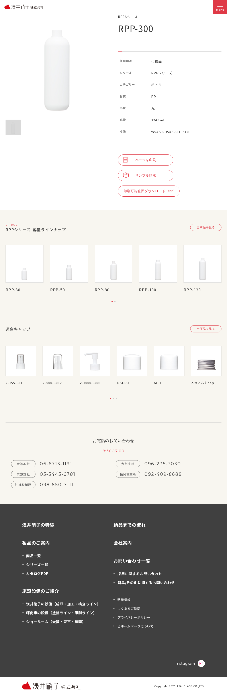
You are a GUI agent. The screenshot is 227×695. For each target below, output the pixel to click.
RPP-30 (13, 289)
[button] (112, 301)
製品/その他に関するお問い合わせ (146, 582)
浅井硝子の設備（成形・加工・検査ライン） (63, 603)
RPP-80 (102, 289)
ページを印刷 (145, 160)
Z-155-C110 (15, 382)
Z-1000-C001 (90, 382)
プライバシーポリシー (133, 617)
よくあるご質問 (129, 608)
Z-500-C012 (52, 382)
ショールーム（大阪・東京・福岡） (56, 621)
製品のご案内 (36, 542)
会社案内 (123, 542)
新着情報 (124, 599)
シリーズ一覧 (37, 564)
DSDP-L (123, 382)
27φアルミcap (202, 382)
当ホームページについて (135, 626)
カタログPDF (37, 573)
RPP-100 (147, 289)
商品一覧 (33, 555)
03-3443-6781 (57, 474)
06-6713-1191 (56, 463)
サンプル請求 (145, 175)
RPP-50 (57, 289)
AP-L (158, 382)
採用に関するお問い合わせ (139, 573)
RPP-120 (192, 289)
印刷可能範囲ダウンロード (144, 191)
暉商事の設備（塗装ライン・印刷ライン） (61, 612)
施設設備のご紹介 (40, 591)
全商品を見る (206, 227)
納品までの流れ (130, 524)
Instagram (185, 663)
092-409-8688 (163, 474)
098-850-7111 (56, 484)
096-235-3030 (163, 463)
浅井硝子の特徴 (38, 524)
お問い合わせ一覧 (132, 560)
